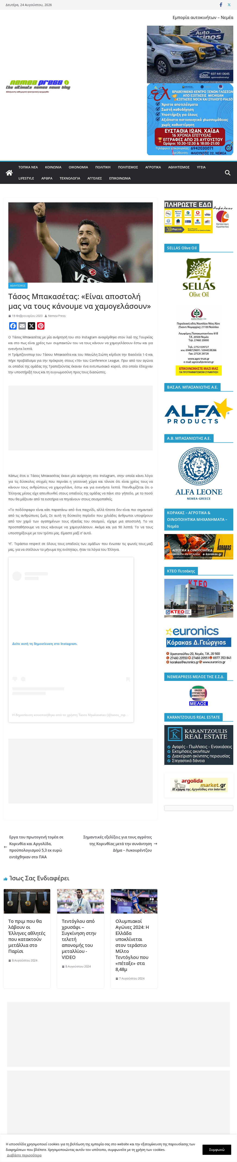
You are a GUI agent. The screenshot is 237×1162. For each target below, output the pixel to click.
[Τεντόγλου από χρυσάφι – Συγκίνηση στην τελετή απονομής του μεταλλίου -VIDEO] (80, 892)
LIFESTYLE (26, 178)
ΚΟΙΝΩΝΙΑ (53, 167)
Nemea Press (56, 316)
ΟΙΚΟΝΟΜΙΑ (78, 167)
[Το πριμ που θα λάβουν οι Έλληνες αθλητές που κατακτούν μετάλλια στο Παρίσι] (27, 892)
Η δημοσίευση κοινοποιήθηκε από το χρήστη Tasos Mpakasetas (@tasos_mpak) (71, 715)
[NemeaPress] (9, 172)
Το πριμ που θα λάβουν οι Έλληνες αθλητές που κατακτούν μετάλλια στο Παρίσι (26, 936)
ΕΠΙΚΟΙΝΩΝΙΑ (120, 178)
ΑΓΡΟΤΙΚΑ (153, 167)
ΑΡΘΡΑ (46, 178)
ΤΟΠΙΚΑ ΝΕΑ (28, 167)
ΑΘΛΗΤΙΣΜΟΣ (179, 167)
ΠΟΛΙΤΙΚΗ (103, 167)
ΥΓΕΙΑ (201, 167)
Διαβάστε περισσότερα (24, 1155)
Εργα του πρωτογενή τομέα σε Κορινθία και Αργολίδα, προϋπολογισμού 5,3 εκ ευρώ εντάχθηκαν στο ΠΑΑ (36, 846)
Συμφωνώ (217, 1149)
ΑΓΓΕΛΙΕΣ (94, 178)
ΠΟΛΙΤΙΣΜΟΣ (128, 167)
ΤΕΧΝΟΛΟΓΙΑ (70, 178)
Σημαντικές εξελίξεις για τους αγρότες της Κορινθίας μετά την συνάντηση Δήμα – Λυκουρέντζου (117, 843)
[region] (118, 1148)
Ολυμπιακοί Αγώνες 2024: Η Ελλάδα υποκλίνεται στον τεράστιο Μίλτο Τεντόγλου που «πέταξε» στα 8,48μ (132, 945)
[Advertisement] (80, 418)
